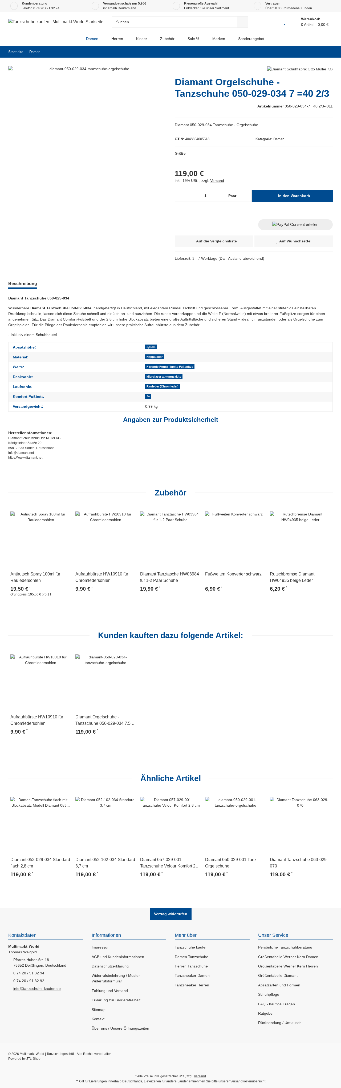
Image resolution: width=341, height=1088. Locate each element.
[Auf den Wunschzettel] (64, 512)
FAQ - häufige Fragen (276, 1004)
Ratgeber (266, 1013)
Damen (278, 139)
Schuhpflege (268, 994)
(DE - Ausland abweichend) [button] (241, 258)
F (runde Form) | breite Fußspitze (170, 366)
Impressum (101, 947)
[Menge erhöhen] (246, 196)
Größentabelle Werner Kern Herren (288, 966)
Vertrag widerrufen (170, 914)
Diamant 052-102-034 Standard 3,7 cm (105, 862)
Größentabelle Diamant (278, 975)
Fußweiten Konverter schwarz (233, 574)
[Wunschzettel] (284, 21)
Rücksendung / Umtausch (280, 1023)
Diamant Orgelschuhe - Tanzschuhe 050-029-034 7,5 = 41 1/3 (104, 721)
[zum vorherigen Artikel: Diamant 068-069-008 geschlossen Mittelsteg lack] (315, 52)
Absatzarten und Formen (279, 985)
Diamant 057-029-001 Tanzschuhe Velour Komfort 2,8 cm (169, 863)
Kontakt (98, 1019)
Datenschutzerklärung (110, 966)
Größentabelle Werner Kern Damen (288, 957)
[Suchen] (242, 22)
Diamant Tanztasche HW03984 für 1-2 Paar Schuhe (169, 577)
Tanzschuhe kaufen (191, 947)
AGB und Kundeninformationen (118, 957)
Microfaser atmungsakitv (164, 376)
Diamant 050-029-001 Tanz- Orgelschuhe (231, 862)
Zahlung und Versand (110, 991)
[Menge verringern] (180, 196)
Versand (217, 180)
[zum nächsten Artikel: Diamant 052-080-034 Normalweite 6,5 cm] (327, 52)
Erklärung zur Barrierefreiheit (116, 1000)
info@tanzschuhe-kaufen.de (37, 988)
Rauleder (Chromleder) (162, 386)
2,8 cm (151, 347)
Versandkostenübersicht (247, 1081)
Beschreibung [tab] (22, 283)
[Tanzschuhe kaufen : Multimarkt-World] (75, 39)
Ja (148, 396)
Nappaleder (155, 356)
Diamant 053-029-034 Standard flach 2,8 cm (40, 862)
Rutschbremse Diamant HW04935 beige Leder (292, 577)
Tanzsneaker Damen (192, 975)
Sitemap (98, 1009)
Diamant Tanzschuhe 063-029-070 (299, 862)
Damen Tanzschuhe (191, 957)
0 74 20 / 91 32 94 (46, 8)
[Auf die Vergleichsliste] (52, 512)
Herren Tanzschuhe (191, 966)
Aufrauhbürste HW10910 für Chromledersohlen (101, 577)
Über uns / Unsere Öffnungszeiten (120, 1028)
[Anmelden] (272, 21)
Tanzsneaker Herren (192, 985)
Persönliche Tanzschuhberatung (285, 947)
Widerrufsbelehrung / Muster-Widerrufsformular (116, 978)
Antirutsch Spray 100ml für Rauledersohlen (35, 577)
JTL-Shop (33, 1059)
